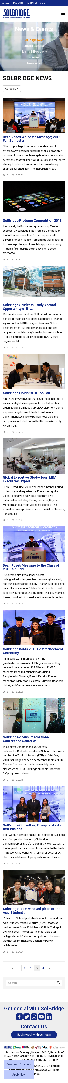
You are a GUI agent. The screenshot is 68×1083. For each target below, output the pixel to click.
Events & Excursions (34, 51)
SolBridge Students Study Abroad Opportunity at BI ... (29, 307)
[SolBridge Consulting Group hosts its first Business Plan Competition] (34, 804)
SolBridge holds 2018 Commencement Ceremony (33, 651)
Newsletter (34, 63)
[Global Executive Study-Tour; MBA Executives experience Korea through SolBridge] (34, 456)
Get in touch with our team (34, 1034)
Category (11, 88)
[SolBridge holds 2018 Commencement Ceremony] (34, 627)
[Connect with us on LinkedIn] (49, 1016)
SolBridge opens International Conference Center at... (26, 739)
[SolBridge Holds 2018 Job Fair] (34, 371)
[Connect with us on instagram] (34, 1016)
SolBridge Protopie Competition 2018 (32, 220)
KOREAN (6, 3)
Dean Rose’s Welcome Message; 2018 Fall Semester (31, 139)
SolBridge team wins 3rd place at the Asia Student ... (31, 910)
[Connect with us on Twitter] (26, 1016)
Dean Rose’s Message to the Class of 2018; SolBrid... (31, 567)
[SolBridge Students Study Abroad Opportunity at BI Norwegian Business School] (34, 283)
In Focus (34, 57)
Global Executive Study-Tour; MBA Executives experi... (29, 479)
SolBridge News (34, 40)
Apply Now (18, 1074)
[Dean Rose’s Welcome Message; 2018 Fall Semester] (34, 115)
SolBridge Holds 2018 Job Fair (26, 393)
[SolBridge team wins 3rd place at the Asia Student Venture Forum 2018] (34, 887)
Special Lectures (34, 46)
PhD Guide (18, 3)
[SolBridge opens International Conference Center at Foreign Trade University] (34, 715)
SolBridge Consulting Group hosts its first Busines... (32, 827)
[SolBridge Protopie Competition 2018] (34, 199)
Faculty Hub (31, 3)
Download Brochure (19, 1064)
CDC (42, 3)
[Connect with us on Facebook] (19, 1016)
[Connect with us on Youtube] (41, 1016)
